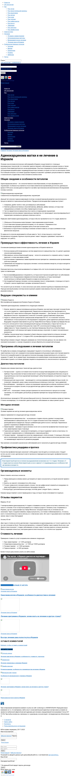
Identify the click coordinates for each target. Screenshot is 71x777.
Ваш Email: (4, 757)
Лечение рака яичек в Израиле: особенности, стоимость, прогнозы (22, 656)
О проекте (7, 720)
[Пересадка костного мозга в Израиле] (5, 694)
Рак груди (11, 9)
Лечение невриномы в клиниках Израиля (14, 663)
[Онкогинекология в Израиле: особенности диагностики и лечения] (7, 589)
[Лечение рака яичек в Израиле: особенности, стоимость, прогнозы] (6, 653)
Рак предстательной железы (17, 11)
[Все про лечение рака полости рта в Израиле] (10, 631)
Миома (10, 48)
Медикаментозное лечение (17, 40)
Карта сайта (8, 722)
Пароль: (14, 69)
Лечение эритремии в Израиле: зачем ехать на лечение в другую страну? (31, 616)
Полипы (10, 52)
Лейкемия (11, 25)
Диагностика (8, 32)
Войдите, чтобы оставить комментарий (14, 645)
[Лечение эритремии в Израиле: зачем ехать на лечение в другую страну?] (10, 610)
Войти (3, 148)
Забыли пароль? (6, 69)
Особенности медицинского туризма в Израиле (16, 676)
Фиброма (11, 55)
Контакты (7, 724)
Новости (7, 2)
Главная (3, 150)
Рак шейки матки (13, 21)
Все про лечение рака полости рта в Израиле (19, 637)
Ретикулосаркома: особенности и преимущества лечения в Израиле (23, 669)
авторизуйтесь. (53, 755)
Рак (5, 7)
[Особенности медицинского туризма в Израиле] (8, 673)
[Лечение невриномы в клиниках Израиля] (5, 660)
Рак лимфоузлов (13, 30)
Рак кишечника (13, 13)
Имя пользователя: (7, 64)
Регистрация (5, 83)
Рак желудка (12, 27)
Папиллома (11, 50)
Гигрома (10, 46)
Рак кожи (11, 17)
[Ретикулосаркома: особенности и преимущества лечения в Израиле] (7, 666)
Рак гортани (12, 19)
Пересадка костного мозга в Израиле (13, 698)
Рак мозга (11, 23)
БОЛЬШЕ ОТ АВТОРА (20, 585)
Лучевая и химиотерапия (16, 36)
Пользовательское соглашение (14, 726)
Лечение (7, 34)
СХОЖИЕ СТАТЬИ (7, 585)
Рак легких (11, 15)
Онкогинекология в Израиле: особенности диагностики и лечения (28, 595)
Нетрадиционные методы (16, 38)
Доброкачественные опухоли (14, 44)
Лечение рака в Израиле (16, 42)
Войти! (3, 73)
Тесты (6, 57)
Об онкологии (9, 4)
